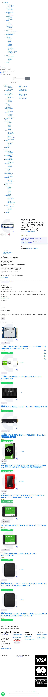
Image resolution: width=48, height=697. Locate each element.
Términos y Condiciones (42, 634)
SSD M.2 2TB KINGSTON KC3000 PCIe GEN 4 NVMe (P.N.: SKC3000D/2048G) (23, 436)
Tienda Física (15, 636)
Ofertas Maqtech (22, 89)
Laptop (7, 20)
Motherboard (8, 16)
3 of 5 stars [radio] (4, 298)
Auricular (10, 38)
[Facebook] (2, 651)
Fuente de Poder (9, 34)
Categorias (5, 2)
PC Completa (9, 4)
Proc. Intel (10, 10)
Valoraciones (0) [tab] (6, 253)
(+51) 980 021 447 (5, 634)
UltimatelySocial (33, 691)
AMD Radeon (11, 15)
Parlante (10, 45)
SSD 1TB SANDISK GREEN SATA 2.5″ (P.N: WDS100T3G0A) (23, 525)
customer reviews (30, 231)
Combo (9, 42)
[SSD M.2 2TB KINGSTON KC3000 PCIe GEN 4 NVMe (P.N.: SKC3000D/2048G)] (10, 421)
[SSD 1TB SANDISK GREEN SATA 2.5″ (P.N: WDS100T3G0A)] (10, 511)
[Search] (13, 79)
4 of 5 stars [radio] (6, 298)
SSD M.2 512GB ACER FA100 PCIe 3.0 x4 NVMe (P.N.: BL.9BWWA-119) (21, 378)
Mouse (9, 41)
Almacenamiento (9, 26)
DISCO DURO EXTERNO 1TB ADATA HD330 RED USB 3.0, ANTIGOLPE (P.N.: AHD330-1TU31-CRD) (23, 496)
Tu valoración (4, 300)
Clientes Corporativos (29, 639)
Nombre (3, 308)
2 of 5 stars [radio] (3, 298)
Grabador (10, 59)
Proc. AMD (10, 9)
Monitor (7, 30)
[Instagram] (4, 651)
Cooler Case (10, 48)
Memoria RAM (9, 24)
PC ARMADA (11, 5)
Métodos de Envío (17, 637)
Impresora (10, 58)
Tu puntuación (4, 296)
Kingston (11, 281)
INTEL (9, 23)
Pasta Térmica (11, 54)
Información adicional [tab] (7, 252)
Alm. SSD (10, 27)
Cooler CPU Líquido (12, 51)
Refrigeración (9, 47)
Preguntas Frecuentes (17, 634)
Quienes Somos (28, 636)
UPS (9, 60)
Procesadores (9, 8)
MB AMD (10, 17)
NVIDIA (9, 13)
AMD (9, 22)
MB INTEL (10, 19)
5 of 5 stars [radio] (8, 298)
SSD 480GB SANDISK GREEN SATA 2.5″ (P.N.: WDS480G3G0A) (18, 555)
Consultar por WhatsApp (7, 352)
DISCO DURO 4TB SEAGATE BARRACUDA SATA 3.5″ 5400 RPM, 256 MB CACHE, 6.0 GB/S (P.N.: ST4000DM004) (23, 466)
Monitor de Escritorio (12, 31)
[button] (2, 72)
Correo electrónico (5, 310)
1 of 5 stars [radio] (1, 298)
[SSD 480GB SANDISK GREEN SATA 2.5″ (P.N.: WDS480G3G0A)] (10, 539)
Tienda (20, 85)
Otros (7, 55)
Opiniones (27, 637)
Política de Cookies (41, 637)
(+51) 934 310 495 (5, 636)
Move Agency (20, 656)
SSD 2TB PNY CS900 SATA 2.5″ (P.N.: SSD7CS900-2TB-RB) (24, 407)
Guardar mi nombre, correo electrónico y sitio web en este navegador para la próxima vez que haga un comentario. (23, 315)
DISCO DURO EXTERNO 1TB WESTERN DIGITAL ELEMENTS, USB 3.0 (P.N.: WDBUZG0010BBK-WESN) (24, 615)
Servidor (7, 62)
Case (7, 35)
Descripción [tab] (5, 250)
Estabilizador (11, 56)
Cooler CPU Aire (11, 52)
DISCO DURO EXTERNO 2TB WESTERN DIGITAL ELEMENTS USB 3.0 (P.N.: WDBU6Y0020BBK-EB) (24, 585)
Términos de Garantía (41, 636)
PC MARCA (10, 6)
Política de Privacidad (41, 638)
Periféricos (8, 37)
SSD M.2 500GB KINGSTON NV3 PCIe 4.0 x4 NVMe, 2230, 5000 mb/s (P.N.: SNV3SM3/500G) (23, 348)
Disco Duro (10, 29)
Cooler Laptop (11, 49)
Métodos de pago (23, 90)
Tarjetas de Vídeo (9, 12)
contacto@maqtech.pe (6, 648)
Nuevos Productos (23, 86)
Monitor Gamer (11, 33)
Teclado (9, 40)
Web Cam (10, 44)
